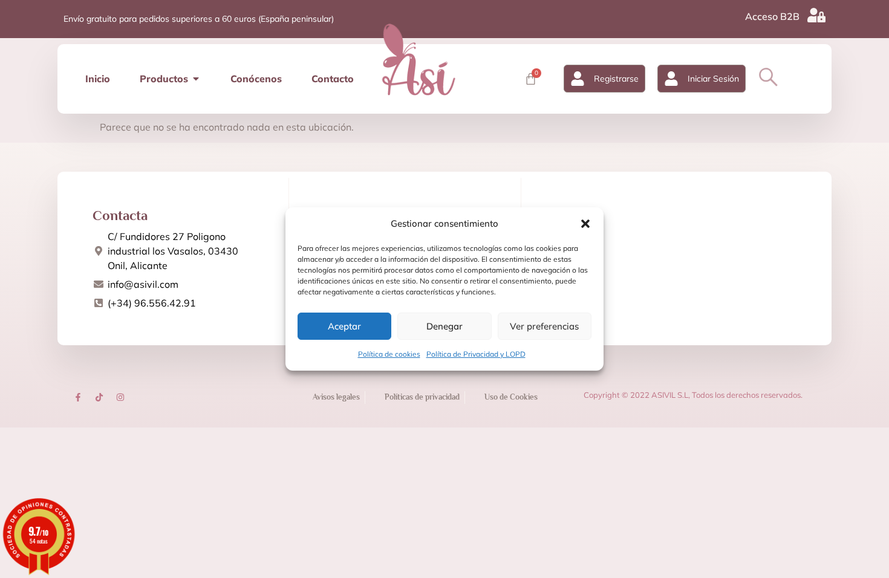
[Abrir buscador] (768, 77)
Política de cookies (389, 354)
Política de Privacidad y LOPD (476, 354)
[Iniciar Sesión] (671, 78)
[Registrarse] (577, 78)
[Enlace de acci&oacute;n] (78, 397)
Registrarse (616, 78)
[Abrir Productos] (196, 78)
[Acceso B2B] (816, 15)
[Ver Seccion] (418, 59)
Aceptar (344, 326)
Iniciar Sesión (713, 78)
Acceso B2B (772, 16)
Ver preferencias (544, 326)
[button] (585, 224)
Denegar (444, 326)
